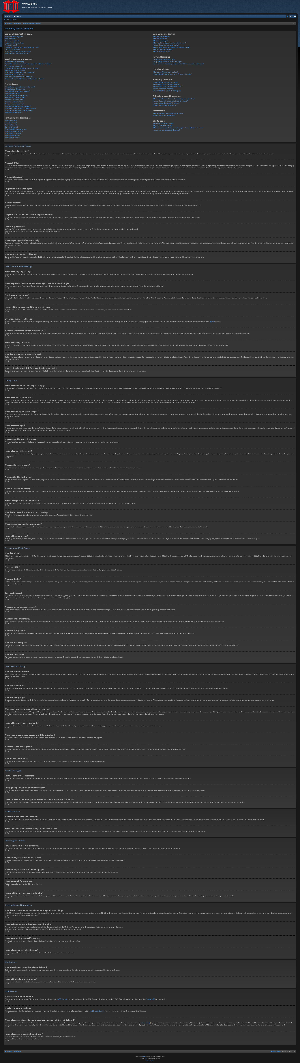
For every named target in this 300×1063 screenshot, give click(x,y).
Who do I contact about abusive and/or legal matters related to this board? (178, 128)
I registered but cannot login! (14, 43)
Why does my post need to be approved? (19, 110)
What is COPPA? (10, 39)
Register (14, 19)
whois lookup (145, 1023)
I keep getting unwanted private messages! (167, 62)
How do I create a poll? (12, 93)
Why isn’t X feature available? (163, 126)
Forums (18, 16)
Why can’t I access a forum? (14, 100)
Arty (146, 1058)
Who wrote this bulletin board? (163, 124)
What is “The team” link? (161, 51)
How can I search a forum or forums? (165, 82)
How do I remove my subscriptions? (165, 105)
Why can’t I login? (11, 45)
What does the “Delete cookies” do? (17, 54)
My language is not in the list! (15, 70)
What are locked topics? (13, 135)
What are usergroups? (160, 41)
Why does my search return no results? (166, 84)
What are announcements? (14, 131)
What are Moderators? (160, 39)
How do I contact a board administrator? (166, 130)
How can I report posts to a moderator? (18, 106)
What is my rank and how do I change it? (18, 77)
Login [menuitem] (291, 16)
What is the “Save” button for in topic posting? (20, 108)
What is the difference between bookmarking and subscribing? (174, 99)
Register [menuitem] (295, 16)
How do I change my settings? (15, 62)
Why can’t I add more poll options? (16, 95)
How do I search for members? (163, 89)
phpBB (212, 322)
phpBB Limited (62, 999)
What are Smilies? (11, 125)
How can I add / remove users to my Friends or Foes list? (172, 74)
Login (7, 19)
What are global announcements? (16, 129)
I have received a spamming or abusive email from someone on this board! (178, 64)
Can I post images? (11, 127)
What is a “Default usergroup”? (163, 49)
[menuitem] (287, 16)
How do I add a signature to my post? (17, 91)
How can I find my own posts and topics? (167, 91)
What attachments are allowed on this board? (168, 113)
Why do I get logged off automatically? (18, 51)
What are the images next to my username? (19, 72)
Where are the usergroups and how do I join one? (169, 43)
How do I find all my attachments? (164, 115)
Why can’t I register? (12, 41)
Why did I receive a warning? (14, 104)
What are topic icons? (12, 138)
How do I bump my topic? (13, 112)
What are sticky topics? (13, 133)
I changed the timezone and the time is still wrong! (22, 68)
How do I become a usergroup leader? (166, 45)
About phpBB (150, 999)
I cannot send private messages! (164, 59)
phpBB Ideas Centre (96, 1011)
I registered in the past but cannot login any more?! (22, 47)
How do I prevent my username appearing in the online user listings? (28, 64)
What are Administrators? (161, 37)
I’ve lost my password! (12, 49)
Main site (8, 16)
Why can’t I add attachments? (15, 102)
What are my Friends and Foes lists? (165, 72)
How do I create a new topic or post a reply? (20, 87)
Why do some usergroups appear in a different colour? (171, 47)
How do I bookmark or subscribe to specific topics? (170, 101)
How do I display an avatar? (14, 74)
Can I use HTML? (11, 123)
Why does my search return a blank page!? (167, 86)
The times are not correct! (13, 66)
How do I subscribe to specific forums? (166, 103)
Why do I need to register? (14, 37)
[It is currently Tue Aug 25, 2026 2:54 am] (294, 23)
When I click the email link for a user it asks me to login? (24, 79)
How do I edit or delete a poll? (15, 97)
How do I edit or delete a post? (15, 89)
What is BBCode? (11, 120)
